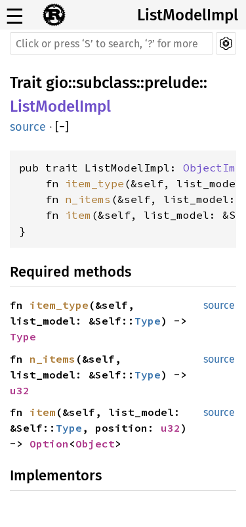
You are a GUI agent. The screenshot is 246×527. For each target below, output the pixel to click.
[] (62, 127)
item (78, 214)
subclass (106, 83)
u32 (20, 390)
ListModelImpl (187, 15)
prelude (171, 83)
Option (49, 443)
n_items (88, 199)
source (28, 127)
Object (95, 443)
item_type (94, 183)
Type (147, 320)
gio (57, 83)
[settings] (226, 43)
